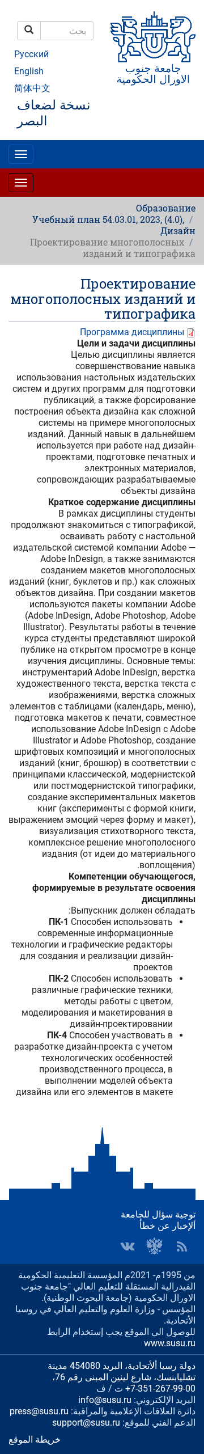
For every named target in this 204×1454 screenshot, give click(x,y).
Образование (166, 208)
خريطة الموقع (34, 1439)
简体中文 (32, 88)
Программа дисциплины (132, 332)
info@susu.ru (104, 1399)
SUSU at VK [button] (127, 1246)
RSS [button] (182, 1246)
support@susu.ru (86, 1422)
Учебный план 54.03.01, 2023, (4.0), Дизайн (114, 224)
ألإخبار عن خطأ (167, 1225)
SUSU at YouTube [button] (155, 1246)
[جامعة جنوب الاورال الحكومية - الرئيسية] (153, 48)
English (29, 71)
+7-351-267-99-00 (160, 1388)
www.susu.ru (170, 1343)
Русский (31, 54)
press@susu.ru (39, 1411)
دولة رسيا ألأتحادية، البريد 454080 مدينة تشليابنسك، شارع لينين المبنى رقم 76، (122, 1371)
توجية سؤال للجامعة (158, 1214)
